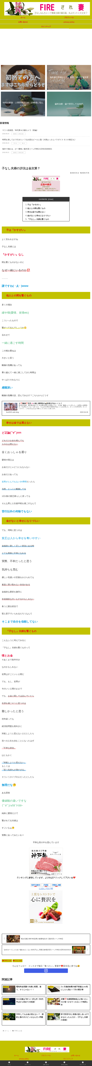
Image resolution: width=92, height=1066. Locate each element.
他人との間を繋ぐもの (36, 208)
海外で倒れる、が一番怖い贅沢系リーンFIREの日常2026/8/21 (27, 149)
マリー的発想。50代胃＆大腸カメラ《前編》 (20, 130)
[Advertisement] (46, 46)
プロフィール (46, 1055)
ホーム (16, 1055)
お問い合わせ (75, 1055)
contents (43, 199)
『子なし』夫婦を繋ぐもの (38, 219)
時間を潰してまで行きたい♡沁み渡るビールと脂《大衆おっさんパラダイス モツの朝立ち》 (39, 140)
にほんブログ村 (46, 888)
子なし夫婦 (18, 960)
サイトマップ (68, 1059)
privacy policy (24, 1059)
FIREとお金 (7, 960)
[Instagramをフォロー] (46, 970)
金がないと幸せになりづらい (39, 216)
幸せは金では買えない (36, 212)
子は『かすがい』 (34, 205)
